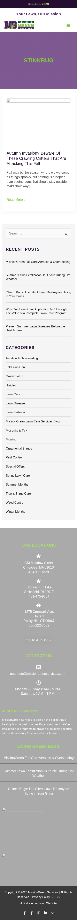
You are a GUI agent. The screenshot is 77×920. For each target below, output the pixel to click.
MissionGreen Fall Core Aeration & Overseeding (38, 261)
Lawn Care (13, 394)
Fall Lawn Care (16, 367)
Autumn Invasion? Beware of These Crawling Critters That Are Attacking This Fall (36, 158)
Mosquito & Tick (16, 430)
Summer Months (17, 484)
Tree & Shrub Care (18, 493)
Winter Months (15, 511)
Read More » (16, 199)
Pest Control (14, 457)
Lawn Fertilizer (15, 412)
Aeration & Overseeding (22, 358)
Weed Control (15, 502)
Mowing (11, 439)
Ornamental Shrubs (19, 448)
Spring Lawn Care (18, 475)
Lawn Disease (15, 403)
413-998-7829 (38, 4)
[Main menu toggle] (68, 25)
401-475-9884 (39, 596)
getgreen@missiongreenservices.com (37, 673)
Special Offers (15, 466)
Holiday (11, 385)
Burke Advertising (34, 903)
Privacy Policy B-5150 (46, 896)
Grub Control (14, 376)
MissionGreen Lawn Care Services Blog (33, 421)
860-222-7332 (39, 625)
